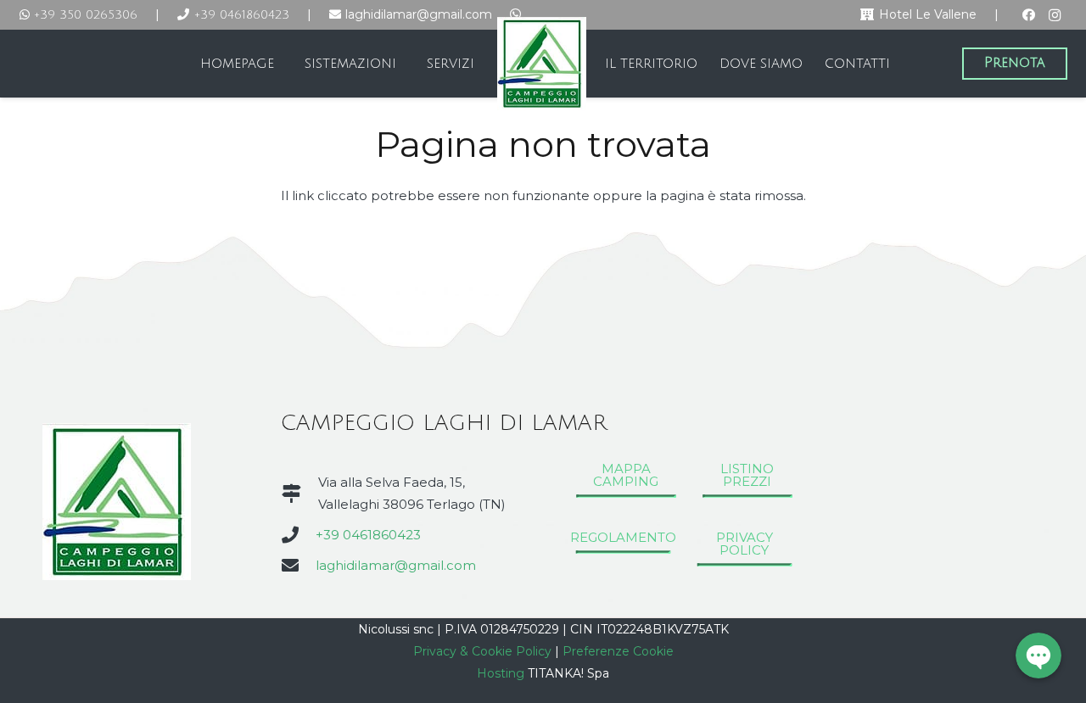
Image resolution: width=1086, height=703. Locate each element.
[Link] (541, 63)
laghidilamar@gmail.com (396, 565)
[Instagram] (1054, 15)
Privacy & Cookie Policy (482, 651)
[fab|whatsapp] (515, 14)
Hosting (500, 673)
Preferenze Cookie (618, 651)
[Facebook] (1029, 15)
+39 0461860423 (368, 535)
